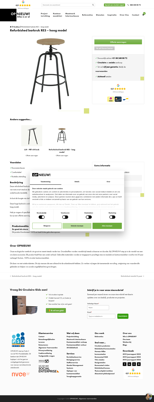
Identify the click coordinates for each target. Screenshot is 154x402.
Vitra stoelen (99, 360)
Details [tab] (77, 182)
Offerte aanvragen (118, 42)
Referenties (99, 336)
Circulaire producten (102, 346)
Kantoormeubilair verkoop (77, 342)
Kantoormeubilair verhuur (76, 345)
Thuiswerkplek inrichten (104, 371)
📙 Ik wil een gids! (56, 310)
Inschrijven (122, 316)
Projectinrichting (73, 336)
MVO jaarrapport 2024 (132, 360)
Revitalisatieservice (74, 357)
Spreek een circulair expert (114, 5)
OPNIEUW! (74, 399)
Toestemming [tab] (45, 182)
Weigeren (46, 226)
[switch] (65, 217)
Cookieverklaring (71, 207)
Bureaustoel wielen (102, 365)
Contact (41, 336)
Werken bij (127, 342)
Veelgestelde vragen (47, 356)
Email (89, 312)
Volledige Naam (93, 303)
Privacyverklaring (45, 350)
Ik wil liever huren (104, 48)
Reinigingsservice (73, 360)
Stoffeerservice (72, 362)
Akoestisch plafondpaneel (105, 373)
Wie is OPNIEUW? (130, 336)
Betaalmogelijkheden (47, 339)
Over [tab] (108, 182)
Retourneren (43, 345)
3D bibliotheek (72, 348)
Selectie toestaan (77, 226)
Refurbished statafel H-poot (131, 276)
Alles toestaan (107, 226)
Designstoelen (100, 362)
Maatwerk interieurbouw (76, 339)
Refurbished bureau (102, 368)
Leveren (42, 342)
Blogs (125, 345)
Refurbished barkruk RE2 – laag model (27, 276)
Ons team (126, 339)
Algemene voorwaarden (88, 399)
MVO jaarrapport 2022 (132, 354)
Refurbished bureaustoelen (105, 349)
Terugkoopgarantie (74, 376)
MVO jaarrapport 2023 (132, 357)
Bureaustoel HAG (101, 357)
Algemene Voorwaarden (48, 348)
